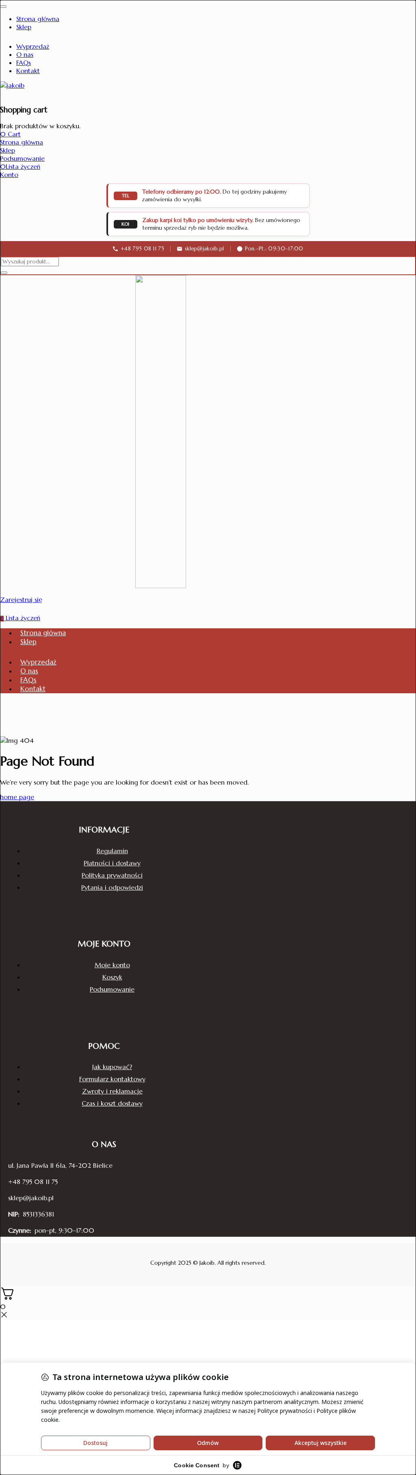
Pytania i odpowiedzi (112, 887)
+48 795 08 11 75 (33, 1181)
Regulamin (112, 851)
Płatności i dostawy (112, 863)
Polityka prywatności (112, 875)
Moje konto (112, 965)
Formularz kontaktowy (112, 1079)
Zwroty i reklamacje (112, 1091)
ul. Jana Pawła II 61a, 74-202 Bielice (60, 1165)
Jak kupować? (112, 1067)
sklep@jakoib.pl (31, 1198)
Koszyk (112, 977)
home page (17, 797)
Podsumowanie (112, 989)
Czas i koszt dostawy (112, 1103)
